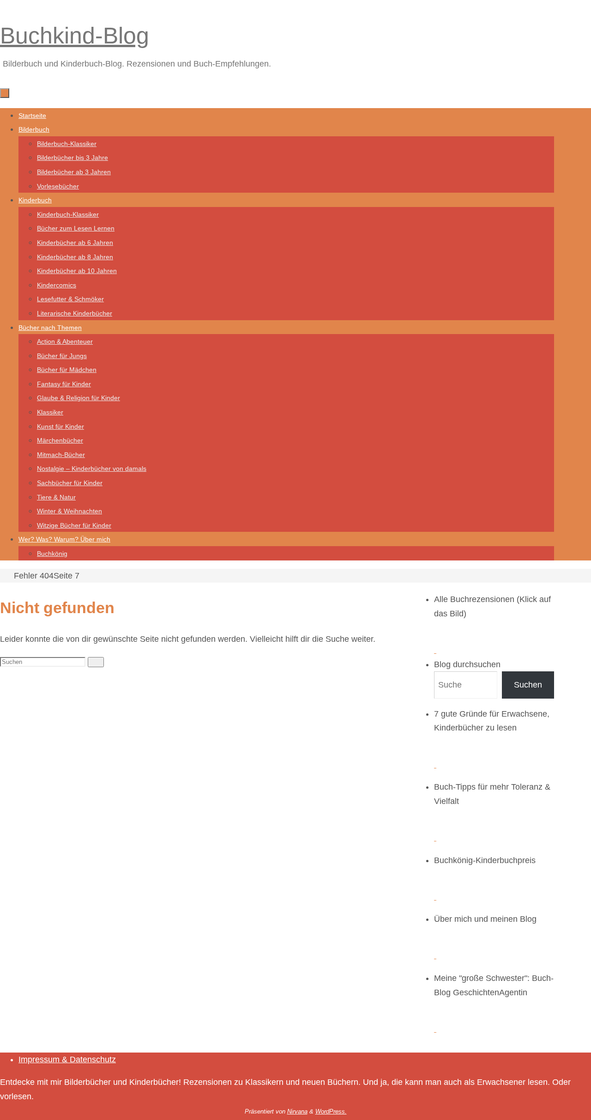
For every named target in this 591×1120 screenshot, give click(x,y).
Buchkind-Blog (74, 36)
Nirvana (297, 1111)
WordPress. (331, 1111)
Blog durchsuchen (467, 664)
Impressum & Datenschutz (67, 1059)
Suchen (528, 684)
